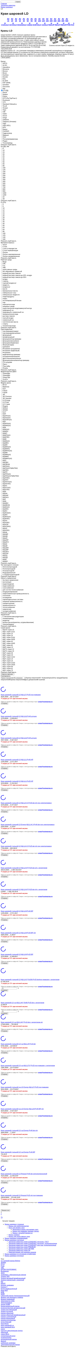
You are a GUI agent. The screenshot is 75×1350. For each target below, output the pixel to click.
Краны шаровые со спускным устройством (20, 1254)
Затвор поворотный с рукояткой (12, 1280)
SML (2, 1268)
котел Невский (6, 1322)
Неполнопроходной (10, 567)
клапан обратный (7, 1313)
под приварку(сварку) (10, 331)
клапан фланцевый (8, 1318)
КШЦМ (5, 536)
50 (3, 162)
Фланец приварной (8, 1299)
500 (4, 183)
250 (4, 175)
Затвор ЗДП (5, 1276)
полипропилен (6, 1337)
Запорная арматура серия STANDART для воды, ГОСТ (29, 1242)
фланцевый (7, 335)
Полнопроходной (9, 569)
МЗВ (2, 1292)
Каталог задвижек (7, 1285)
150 (4, 171)
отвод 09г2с (5, 1334)
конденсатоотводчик (8, 1320)
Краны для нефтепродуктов (19, 1226)
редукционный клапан (9, 1339)
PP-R (3, 1264)
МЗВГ (3, 1294)
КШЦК (5, 532)
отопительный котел (8, 1336)
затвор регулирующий (9, 1309)
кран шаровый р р (7, 1325)
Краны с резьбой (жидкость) (22, 1233)
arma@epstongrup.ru (45, 701)
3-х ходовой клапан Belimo (10, 1261)
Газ (4, 265)
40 (3, 160)
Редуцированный (9, 573)
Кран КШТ (4, 1290)
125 (4, 170)
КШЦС (5, 544)
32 (3, 158)
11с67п (5, 379)
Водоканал (5, 1271)
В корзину (4, 703)
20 (3, 154)
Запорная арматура (8, 5)
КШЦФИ (6, 548)
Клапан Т (4, 1287)
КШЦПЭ (6, 542)
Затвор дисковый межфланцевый (13, 1278)
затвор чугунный (7, 1311)
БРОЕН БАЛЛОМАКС (9, 1269)
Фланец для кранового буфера (12, 1297)
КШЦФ (5, 546)
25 (3, 156)
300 (4, 177)
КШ (2, 1282)
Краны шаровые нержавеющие (16, 1238)
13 (2, 1217)
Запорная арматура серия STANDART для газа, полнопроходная (32, 1245)
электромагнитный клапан (10, 1344)
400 (4, 181)
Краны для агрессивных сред (19, 1236)
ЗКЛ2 (3, 1273)
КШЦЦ (5, 555)
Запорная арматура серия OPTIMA (21, 1249)
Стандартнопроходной (11, 574)
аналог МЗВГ (5, 1304)
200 (4, 173)
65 (3, 164)
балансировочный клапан (10, 1306)
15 (3, 152)
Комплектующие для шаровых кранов (22, 1252)
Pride (2, 1266)
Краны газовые (14, 1235)
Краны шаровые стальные (14, 1224)
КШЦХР (5, 554)
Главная (4, 3)
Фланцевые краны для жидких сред (25, 1229)
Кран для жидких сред (17, 1228)
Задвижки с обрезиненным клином (13, 1275)
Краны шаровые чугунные (14, 1256)
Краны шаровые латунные (14, 1240)
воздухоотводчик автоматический (13, 1308)
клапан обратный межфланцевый (13, 1315)
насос (3, 1329)
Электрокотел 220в (8, 1301)
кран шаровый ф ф (8, 1327)
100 (4, 168)
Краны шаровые (7, 7)
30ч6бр (3, 1262)
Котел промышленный (9, 1289)
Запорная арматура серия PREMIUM (22, 1247)
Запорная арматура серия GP (19, 1250)
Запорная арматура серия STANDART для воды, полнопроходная (33, 1243)
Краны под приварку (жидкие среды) (25, 1231)
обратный (4, 1332)
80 (3, 166)
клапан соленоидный (8, 1316)
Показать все (5, 1210)
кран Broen (5, 1323)
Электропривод (6, 1303)
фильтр (3, 1341)
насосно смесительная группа (12, 1330)
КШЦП (5, 538)
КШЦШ (5, 557)
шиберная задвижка (8, 1343)
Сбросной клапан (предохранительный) (15, 1296)
